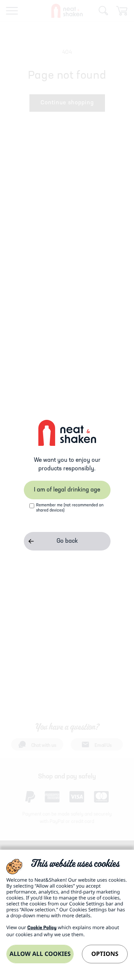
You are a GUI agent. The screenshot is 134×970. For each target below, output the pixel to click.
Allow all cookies (39, 954)
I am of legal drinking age (67, 490)
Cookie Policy (41, 928)
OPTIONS (104, 954)
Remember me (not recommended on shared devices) (69, 508)
